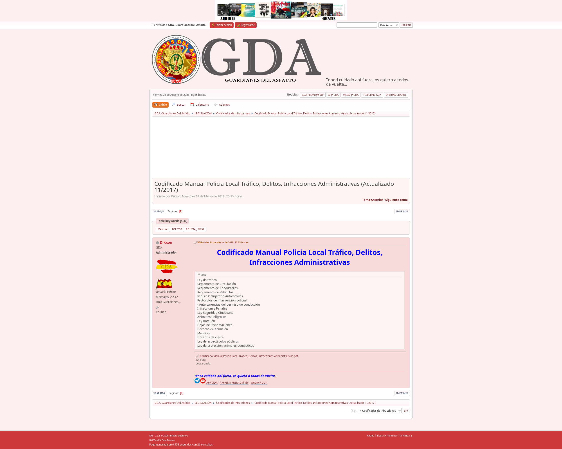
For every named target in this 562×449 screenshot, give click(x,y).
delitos (177, 229)
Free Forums (168, 440)
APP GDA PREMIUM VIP (234, 382)
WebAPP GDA (259, 382)
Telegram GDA (372, 94)
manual (163, 229)
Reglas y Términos (387, 435)
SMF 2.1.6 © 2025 (159, 435)
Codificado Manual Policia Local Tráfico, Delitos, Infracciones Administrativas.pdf (248, 356)
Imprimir (402, 211)
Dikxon (166, 242)
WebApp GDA (350, 94)
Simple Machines (179, 435)
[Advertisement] (281, 149)
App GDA (333, 94)
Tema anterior (372, 200)
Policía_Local (195, 229)
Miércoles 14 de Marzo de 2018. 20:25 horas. (223, 242)
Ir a (353, 410)
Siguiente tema (396, 200)
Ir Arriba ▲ (406, 435)
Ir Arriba (159, 393)
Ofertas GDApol (396, 94)
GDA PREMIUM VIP (313, 94)
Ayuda (370, 435)
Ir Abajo (158, 211)
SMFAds (153, 440)
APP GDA (212, 382)
